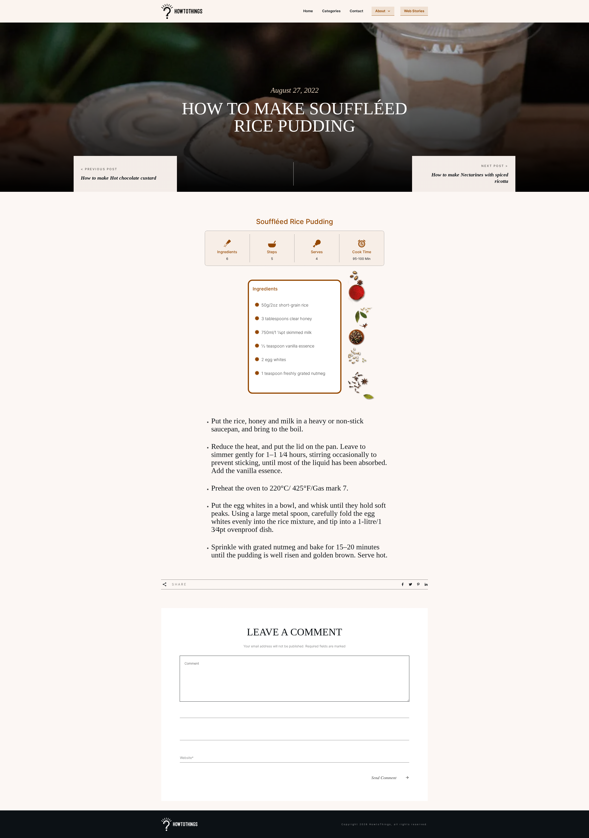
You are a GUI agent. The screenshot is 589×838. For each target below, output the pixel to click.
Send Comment (383, 777)
